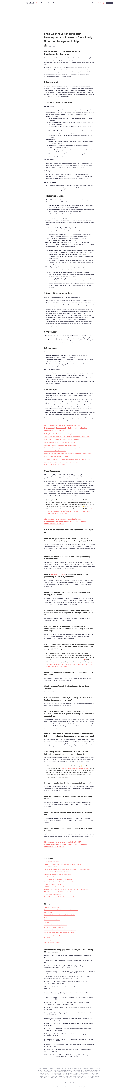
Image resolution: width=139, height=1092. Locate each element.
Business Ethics (88, 1070)
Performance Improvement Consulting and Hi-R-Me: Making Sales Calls (61, 909)
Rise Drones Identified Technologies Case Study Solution (59, 442)
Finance (40, 1071)
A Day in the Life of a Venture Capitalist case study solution (58, 891)
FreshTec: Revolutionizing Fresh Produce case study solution (58, 879)
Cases (49, 3)
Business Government (78, 1070)
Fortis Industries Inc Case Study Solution (55, 465)
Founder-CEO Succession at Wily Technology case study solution (59, 896)
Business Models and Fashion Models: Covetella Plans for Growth (59, 932)
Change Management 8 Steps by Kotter (90, 1077)
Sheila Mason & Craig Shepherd (51, 907)
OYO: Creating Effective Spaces (51, 940)
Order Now (99, 2)
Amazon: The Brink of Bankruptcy (52, 920)
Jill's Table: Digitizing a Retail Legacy (53, 935)
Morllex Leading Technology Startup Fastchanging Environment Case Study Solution (67, 453)
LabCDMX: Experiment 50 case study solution (55, 886)
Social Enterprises (75, 1071)
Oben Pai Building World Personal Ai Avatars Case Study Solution (62, 462)
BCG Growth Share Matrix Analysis (90, 1076)
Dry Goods (46, 922)
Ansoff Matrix (76, 1077)
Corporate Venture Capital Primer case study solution (56, 871)
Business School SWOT (56, 1074)
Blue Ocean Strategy (66, 1077)
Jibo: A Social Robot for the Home (52, 942)
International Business (68, 1073)
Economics (57, 1070)
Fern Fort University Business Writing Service (67, 1086)
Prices (55, 3)
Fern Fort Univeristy (58, 574)
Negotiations (84, 1071)
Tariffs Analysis (45, 1074)
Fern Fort (30, 3)
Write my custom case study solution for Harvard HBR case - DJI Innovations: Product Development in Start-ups (70, 511)
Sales (51, 1070)
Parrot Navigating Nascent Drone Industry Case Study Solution (61, 439)
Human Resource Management (62, 1071)
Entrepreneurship (97, 1070)
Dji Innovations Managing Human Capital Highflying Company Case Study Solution (67, 436)
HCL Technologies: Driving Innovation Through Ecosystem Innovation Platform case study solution (67, 869)
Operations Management (94, 1071)
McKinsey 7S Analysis (45, 1077)
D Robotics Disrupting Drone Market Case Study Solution (60, 445)
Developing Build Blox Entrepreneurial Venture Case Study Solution (62, 448)
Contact (109, 2)
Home (37, 3)
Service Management (56, 1073)
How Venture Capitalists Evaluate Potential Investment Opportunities (60, 930)
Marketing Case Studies (43, 1070)
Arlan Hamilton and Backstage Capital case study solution (57, 874)
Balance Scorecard (55, 1077)
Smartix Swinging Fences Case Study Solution (56, 456)
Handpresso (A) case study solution (52, 884)
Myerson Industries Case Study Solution (55, 450)
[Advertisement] (69, 17)
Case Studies (58, 1068)
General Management (49, 1071)
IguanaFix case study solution (51, 876)
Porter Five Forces (67, 1074)
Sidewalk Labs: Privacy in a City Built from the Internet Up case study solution (62, 864)
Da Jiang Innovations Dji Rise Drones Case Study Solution (60, 434)
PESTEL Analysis (96, 1073)
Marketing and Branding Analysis (89, 1074)
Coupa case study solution (50, 866)
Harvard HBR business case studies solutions (75, 768)
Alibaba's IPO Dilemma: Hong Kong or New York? (55, 927)
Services (43, 3)
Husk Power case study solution (51, 861)
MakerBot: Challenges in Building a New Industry (55, 925)
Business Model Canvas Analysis (73, 1076)
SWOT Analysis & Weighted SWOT (83, 1073)
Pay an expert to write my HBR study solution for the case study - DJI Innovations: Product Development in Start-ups (70, 664)
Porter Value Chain (44, 1076)
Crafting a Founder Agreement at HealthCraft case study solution (59, 881)
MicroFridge (47, 937)
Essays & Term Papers (67, 1068)
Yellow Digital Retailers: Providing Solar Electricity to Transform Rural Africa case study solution (66, 889)
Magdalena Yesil (48, 912)
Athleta (45, 917)
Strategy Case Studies (95, 1068)
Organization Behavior (66, 1070)
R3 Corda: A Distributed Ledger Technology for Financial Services (59, 914)
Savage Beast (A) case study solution (53, 894)
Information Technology (44, 1073)
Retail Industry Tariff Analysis (57, 1076)
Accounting (85, 1068)
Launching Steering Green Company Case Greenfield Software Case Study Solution (67, 459)
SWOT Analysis (78, 1068)
